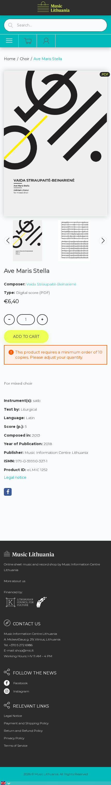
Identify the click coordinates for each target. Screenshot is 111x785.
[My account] (46, 40)
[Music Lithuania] (54, 6)
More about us (14, 581)
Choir (24, 59)
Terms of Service (15, 745)
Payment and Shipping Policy (26, 723)
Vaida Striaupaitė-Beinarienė (51, 284)
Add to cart (26, 336)
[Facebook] (8, 492)
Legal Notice (13, 716)
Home (9, 59)
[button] (5, 783)
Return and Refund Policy (23, 731)
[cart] (27, 41)
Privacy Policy (14, 738)
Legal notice (15, 477)
